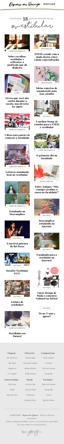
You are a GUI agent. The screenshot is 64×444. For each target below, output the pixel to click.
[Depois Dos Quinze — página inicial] (26, 4)
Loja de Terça (30, 389)
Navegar (49, 4)
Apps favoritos (12, 395)
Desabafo (48, 373)
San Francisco (12, 357)
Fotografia (49, 389)
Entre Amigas (48, 357)
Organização (30, 357)
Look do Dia (30, 384)
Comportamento (17, 51)
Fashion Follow (30, 400)
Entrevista (12, 384)
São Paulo (12, 363)
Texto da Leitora (48, 368)
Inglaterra (12, 368)
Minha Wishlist (30, 368)
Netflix (12, 389)
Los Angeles (12, 373)
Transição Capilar (30, 363)
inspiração (47, 49)
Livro (17, 93)
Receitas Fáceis (49, 400)
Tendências (30, 395)
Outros (47, 116)
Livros (48, 395)
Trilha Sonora (30, 373)
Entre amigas (46, 181)
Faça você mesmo (49, 384)
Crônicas (48, 363)
